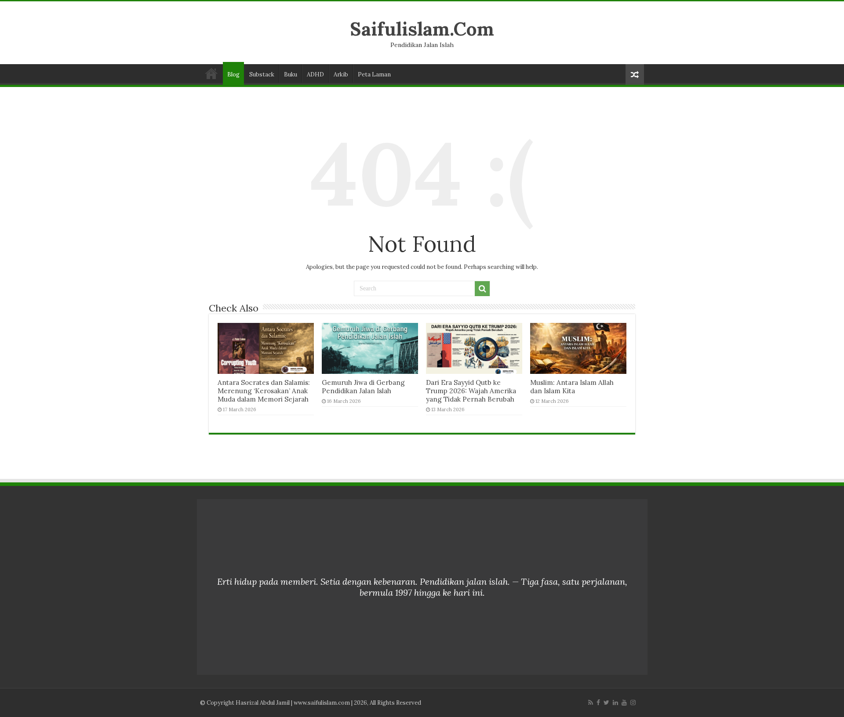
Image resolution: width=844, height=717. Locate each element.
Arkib (341, 74)
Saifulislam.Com (422, 29)
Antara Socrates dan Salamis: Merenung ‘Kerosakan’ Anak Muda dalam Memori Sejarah (264, 390)
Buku (290, 74)
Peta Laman (374, 74)
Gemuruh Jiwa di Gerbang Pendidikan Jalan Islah (363, 386)
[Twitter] (606, 702)
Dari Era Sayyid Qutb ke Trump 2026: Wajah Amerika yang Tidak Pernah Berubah (471, 390)
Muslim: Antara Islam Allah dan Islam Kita (572, 386)
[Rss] (590, 702)
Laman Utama (211, 73)
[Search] (482, 288)
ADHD (315, 74)
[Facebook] (598, 702)
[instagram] (633, 702)
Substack (261, 74)
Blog (233, 74)
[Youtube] (624, 702)
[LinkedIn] (615, 702)
